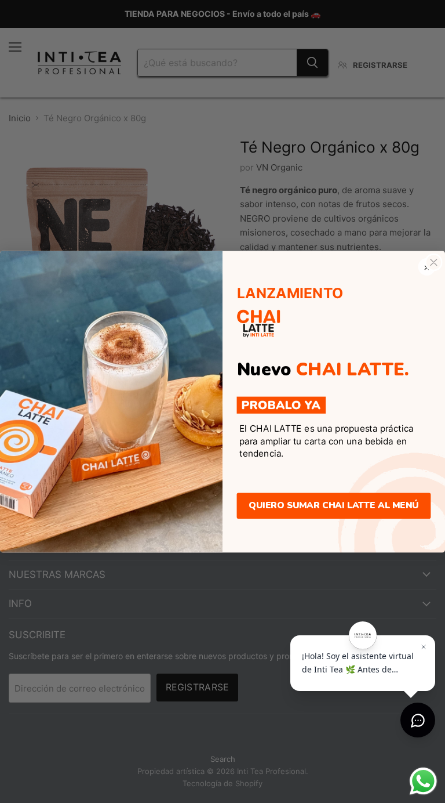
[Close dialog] (434, 262)
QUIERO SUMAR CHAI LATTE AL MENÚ (333, 506)
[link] (281, 405)
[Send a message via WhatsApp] (423, 781)
